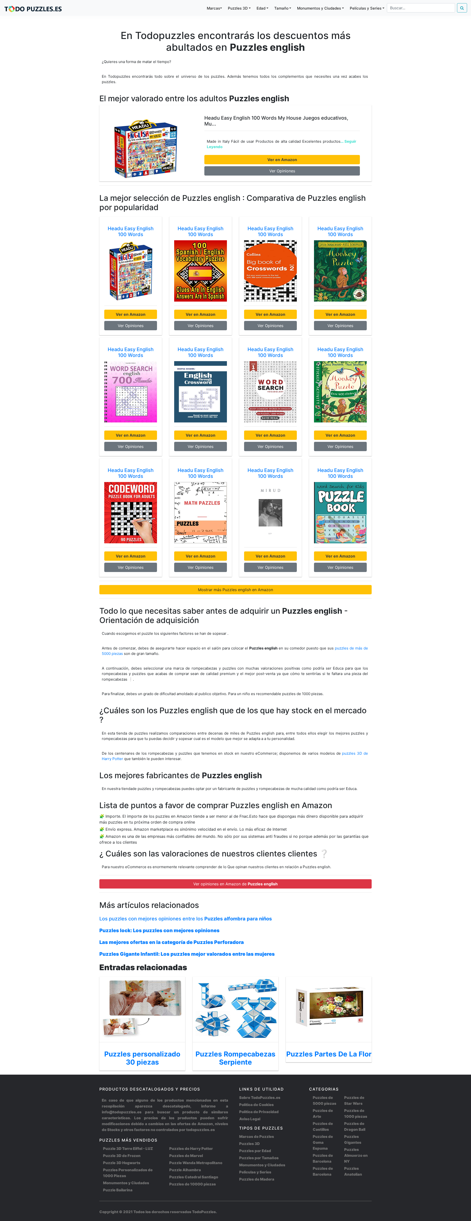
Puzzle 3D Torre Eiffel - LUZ (128, 1148)
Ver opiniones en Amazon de (235, 883)
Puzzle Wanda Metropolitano (195, 1162)
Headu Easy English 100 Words (131, 231)
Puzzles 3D (249, 1143)
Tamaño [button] (281, 8)
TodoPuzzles (204, 1211)
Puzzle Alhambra (185, 1170)
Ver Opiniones (282, 170)
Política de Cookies (256, 1104)
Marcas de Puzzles (256, 1136)
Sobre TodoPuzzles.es (259, 1097)
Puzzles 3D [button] (238, 8)
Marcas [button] (213, 8)
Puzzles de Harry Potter (191, 1148)
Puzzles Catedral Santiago (193, 1177)
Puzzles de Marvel (186, 1155)
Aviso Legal (249, 1119)
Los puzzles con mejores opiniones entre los (185, 919)
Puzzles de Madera (256, 1179)
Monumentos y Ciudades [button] (319, 8)
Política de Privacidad (259, 1111)
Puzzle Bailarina (117, 1190)
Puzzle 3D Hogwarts (121, 1162)
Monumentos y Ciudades (126, 1183)
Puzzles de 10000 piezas (192, 1184)
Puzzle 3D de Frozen (122, 1155)
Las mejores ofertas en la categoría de (171, 942)
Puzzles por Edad (255, 1150)
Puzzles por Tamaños (259, 1158)
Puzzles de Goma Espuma (323, 1142)
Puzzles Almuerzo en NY (356, 1155)
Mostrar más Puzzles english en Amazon (235, 589)
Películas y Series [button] (365, 8)
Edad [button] (261, 8)
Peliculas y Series (255, 1172)
